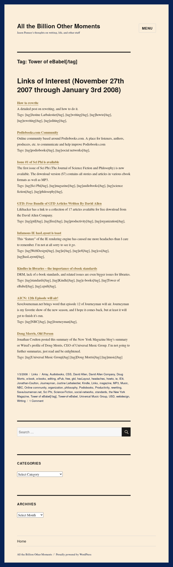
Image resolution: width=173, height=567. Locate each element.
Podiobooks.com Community (37, 132)
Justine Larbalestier (68, 383)
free (67, 379)
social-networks (83, 392)
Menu (147, 28)
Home (21, 541)
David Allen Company (102, 374)
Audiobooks (57, 374)
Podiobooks (86, 387)
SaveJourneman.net (29, 392)
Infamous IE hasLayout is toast (39, 232)
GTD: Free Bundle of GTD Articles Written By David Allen (59, 203)
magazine (105, 383)
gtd (74, 379)
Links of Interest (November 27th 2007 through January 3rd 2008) (70, 85)
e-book (30, 379)
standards (101, 392)
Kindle (86, 383)
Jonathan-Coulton (27, 383)
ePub (60, 379)
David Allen (80, 374)
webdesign (122, 396)
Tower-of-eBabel (68, 396)
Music (124, 383)
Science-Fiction (63, 392)
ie (116, 379)
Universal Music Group (93, 396)
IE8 (121, 379)
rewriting (116, 387)
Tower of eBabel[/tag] (44, 396)
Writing (21, 401)
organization (55, 387)
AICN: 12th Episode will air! (37, 297)
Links (34, 374)
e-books (41, 379)
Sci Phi (47, 392)
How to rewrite (27, 102)
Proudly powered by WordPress (73, 554)
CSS (69, 374)
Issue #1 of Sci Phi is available (38, 161)
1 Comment (36, 401)
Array (45, 374)
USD (112, 396)
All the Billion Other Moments (58, 26)
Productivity (102, 387)
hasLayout (83, 379)
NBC (20, 387)
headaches (98, 379)
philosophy (71, 387)
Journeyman (47, 383)
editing (52, 379)
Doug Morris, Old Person (35, 333)
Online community (35, 387)
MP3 (116, 383)
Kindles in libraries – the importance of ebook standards (57, 268)
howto (110, 379)
